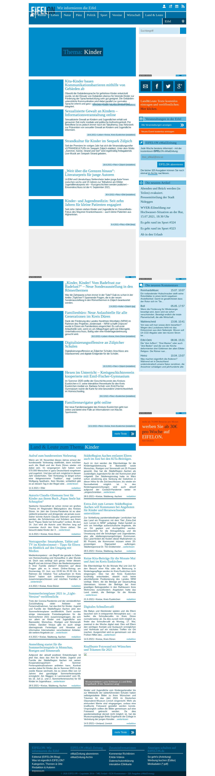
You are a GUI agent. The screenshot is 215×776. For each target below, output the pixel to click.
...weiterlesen (71, 483)
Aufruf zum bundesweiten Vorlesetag (52, 455)
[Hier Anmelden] (164, 6)
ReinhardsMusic (163, 296)
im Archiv (153, 173)
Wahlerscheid (163, 328)
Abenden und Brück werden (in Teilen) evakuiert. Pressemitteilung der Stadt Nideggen (160, 195)
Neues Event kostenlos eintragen (157, 131)
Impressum (38, 771)
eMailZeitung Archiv (82, 757)
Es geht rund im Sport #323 (158, 228)
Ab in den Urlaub (152, 234)
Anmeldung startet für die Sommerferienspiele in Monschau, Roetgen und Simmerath (51, 647)
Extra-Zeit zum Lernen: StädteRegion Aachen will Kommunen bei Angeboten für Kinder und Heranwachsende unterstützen (109, 508)
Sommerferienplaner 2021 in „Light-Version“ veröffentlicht (52, 595)
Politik (91, 15)
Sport (103, 15)
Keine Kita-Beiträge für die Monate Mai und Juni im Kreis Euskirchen (110, 559)
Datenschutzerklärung (121, 760)
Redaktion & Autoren (43, 767)
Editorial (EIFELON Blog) (46, 757)
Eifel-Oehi (163, 345)
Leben (55, 15)
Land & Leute (154, 15)
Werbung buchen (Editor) (162, 760)
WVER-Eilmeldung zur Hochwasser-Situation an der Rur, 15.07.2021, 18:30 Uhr (162, 212)
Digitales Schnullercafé (99, 606)
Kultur (42, 15)
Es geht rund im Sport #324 (158, 222)
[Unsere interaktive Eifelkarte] (170, 6)
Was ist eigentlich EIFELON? (48, 760)
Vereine (117, 15)
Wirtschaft (133, 15)
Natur (67, 15)
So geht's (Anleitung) (159, 757)
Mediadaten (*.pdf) (158, 764)
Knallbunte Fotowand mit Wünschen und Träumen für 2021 (107, 648)
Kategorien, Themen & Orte (47, 764)
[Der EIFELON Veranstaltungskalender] (177, 6)
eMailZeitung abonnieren (85, 753)
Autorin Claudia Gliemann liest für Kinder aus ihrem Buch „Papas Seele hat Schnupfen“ (54, 498)
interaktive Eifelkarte (120, 764)
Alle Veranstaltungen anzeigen (156, 125)
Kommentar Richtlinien (122, 753)
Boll (163, 311)
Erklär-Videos (116, 757)
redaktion (76, 488)
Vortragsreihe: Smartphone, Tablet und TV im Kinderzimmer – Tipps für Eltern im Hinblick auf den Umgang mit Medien (54, 546)
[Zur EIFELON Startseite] (32, 15)
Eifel (168, 21)
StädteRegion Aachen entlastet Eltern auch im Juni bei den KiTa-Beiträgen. (108, 457)
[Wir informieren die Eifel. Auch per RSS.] (183, 6)
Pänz (79, 15)
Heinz (163, 362)
